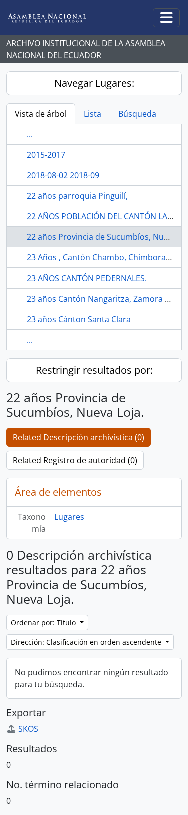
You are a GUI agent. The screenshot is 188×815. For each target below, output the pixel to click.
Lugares (69, 516)
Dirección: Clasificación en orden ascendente (87, 642)
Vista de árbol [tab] (41, 113)
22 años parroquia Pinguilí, (77, 195)
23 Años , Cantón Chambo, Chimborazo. (102, 257)
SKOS (28, 728)
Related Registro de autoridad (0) (75, 460)
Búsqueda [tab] (137, 113)
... (30, 134)
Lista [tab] (92, 113)
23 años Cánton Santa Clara (79, 319)
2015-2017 (46, 154)
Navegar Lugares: (94, 83)
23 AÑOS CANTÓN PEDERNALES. (87, 278)
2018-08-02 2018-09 (63, 175)
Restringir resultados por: (94, 370)
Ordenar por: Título (44, 622)
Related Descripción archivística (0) (78, 437)
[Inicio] (54, 18)
